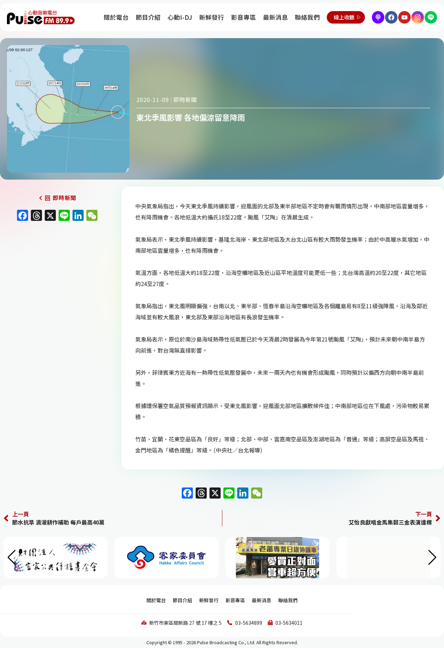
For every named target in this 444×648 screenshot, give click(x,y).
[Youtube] (404, 17)
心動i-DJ (180, 17)
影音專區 (243, 17)
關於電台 (116, 17)
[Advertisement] (57, 284)
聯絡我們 (307, 17)
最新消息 (275, 17)
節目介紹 (148, 17)
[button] (432, 557)
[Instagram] (417, 17)
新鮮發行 (211, 17)
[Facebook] (391, 17)
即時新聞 (185, 99)
